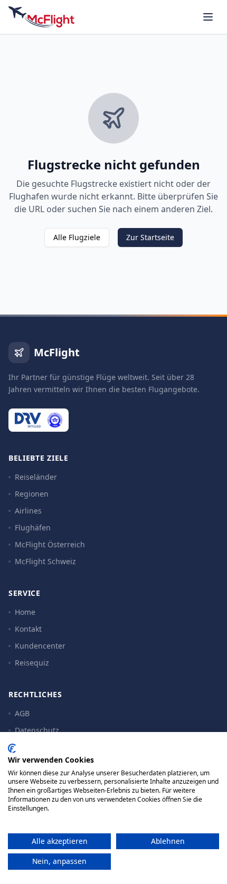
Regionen (32, 494)
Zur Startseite (150, 237)
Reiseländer (36, 477)
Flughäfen (33, 527)
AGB (22, 713)
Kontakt (28, 629)
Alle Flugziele (76, 237)
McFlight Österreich (50, 544)
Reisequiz (32, 663)
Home (25, 612)
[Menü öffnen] (208, 16)
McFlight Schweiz (45, 561)
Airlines (28, 511)
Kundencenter (40, 646)
